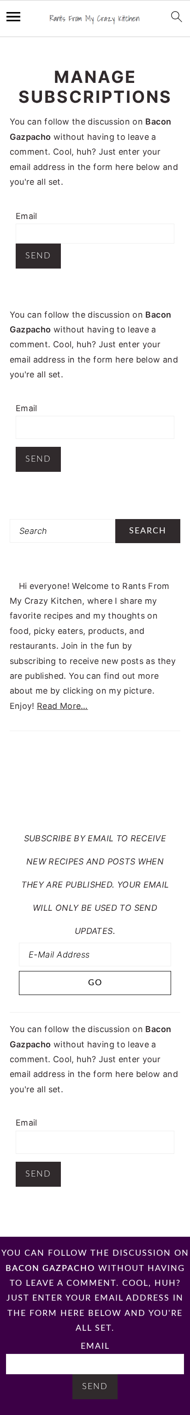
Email (26, 216)
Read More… (62, 706)
